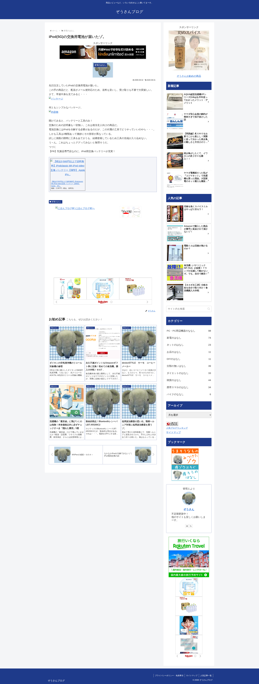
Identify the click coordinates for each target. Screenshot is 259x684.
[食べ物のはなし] (185, 456)
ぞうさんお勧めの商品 (189, 76)
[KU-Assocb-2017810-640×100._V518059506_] (103, 52)
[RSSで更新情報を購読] (190, 526)
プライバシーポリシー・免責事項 (169, 675)
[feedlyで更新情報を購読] (187, 526)
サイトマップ (173, 432)
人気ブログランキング (177, 428)
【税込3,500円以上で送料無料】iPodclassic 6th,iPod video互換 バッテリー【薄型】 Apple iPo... (67, 184)
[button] (208, 308)
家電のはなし (57, 202)
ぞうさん (188, 509)
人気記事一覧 (206, 675)
